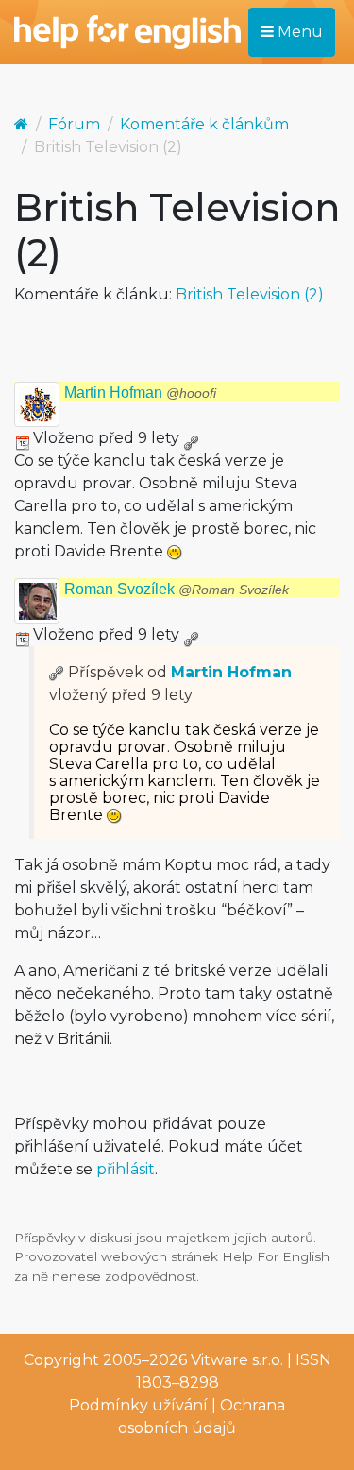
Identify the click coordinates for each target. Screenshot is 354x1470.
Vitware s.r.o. (237, 1360)
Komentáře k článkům (204, 124)
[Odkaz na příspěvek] (56, 672)
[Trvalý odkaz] (190, 438)
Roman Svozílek (176, 589)
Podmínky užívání (138, 1405)
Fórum (74, 124)
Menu (298, 32)
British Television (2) (250, 294)
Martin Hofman (140, 393)
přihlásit (125, 1169)
